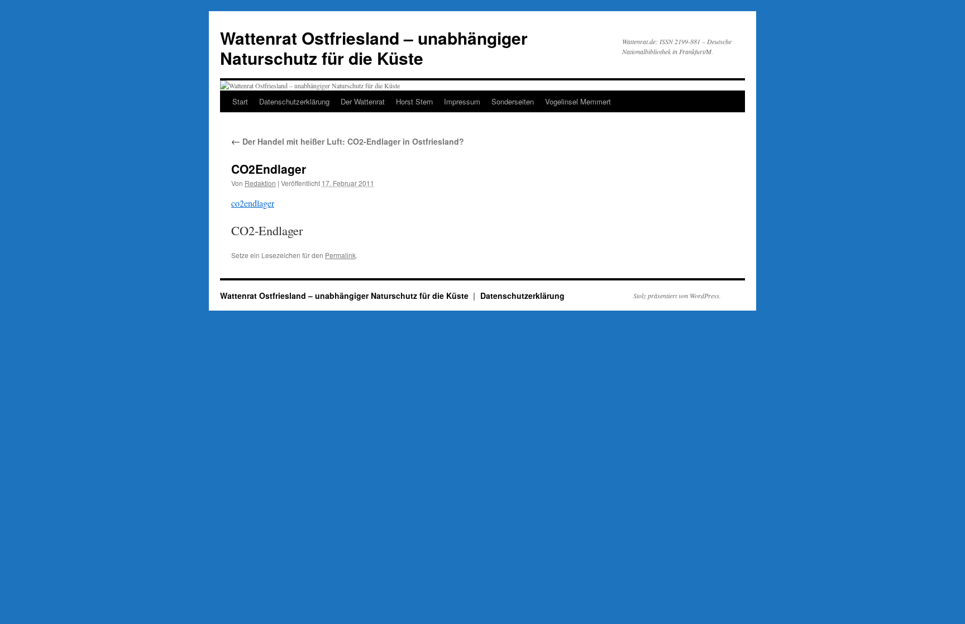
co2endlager (252, 203)
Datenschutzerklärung (294, 101)
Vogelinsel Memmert (578, 101)
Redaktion (260, 183)
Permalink (340, 255)
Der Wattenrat (363, 101)
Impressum (462, 101)
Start (240, 101)
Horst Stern (414, 101)
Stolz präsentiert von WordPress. (677, 295)
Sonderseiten (512, 101)
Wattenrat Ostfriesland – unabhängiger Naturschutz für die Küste (374, 48)
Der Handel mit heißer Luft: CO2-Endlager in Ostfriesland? (347, 141)
